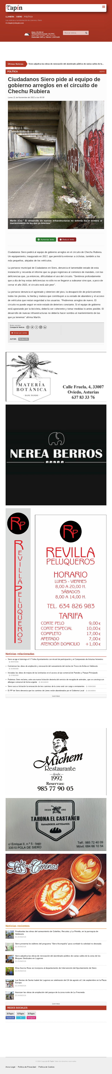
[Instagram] (40, 327)
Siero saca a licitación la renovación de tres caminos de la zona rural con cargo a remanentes (52, 686)
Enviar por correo (19, 333)
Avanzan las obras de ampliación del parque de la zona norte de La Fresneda (50, 992)
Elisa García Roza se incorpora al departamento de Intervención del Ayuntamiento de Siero (66, 64)
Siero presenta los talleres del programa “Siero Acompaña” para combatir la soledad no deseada (58, 944)
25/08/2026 (20, 961)
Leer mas (56, 696)
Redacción (23, 339)
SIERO (19, 17)
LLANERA (10, 17)
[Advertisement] (57, 51)
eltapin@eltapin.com (15, 23)
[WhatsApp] (27, 327)
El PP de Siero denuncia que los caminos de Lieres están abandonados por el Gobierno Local (51, 691)
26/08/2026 (20, 937)
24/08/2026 (20, 986)
